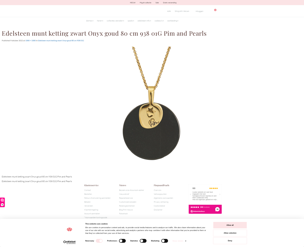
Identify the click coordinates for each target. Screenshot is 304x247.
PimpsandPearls (99, 11)
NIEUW (132, 3)
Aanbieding (172, 20)
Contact (87, 190)
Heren (99, 20)
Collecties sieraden (115, 20)
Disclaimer (158, 210)
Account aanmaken (92, 213)
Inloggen (199, 11)
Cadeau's (159, 20)
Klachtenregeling (91, 210)
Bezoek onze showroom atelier (131, 190)
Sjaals (130, 20)
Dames (89, 20)
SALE (169, 11)
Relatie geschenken (127, 206)
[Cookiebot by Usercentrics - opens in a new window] (69, 242)
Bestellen (88, 194)
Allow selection (230, 233)
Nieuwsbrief (124, 194)
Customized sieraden (127, 202)
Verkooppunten (160, 194)
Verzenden (88, 206)
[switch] (122, 241)
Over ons (157, 190)
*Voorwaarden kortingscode (95, 217)
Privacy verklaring (161, 202)
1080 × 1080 (30, 40)
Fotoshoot (123, 213)
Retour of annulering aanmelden (97, 198)
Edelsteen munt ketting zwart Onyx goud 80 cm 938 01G (61, 40)
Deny (230, 241)
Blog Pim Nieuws (126, 210)
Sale (157, 3)
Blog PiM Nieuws (182, 11)
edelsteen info (144, 20)
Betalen (87, 202)
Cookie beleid (159, 206)
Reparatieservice (126, 198)
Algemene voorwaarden (163, 198)
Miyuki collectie (145, 3)
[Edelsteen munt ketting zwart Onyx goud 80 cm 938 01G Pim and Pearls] (152, 111)
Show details (177, 241)
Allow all (230, 225)
